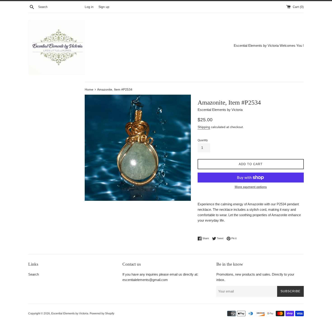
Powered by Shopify (102, 313)
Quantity (203, 140)
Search (33, 274)
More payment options (251, 187)
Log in (89, 7)
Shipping (204, 127)
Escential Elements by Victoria (69, 313)
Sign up (103, 7)
